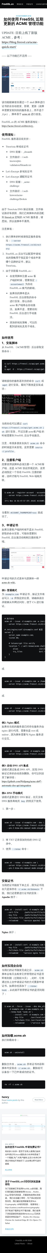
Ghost (29, 1244)
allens (8, 1170)
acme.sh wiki (8, 582)
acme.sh (26, 114)
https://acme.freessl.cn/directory (17, 125)
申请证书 (29, 4)
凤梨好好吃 (9, 1229)
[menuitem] (20, 4)
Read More (39, 1100)
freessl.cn (9, 217)
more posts (12, 1100)
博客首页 (20, 4)
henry (5, 1097)
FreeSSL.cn (8, 4)
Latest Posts (20, 1244)
